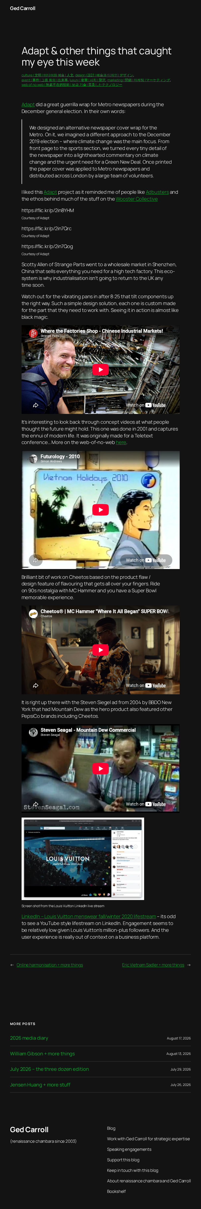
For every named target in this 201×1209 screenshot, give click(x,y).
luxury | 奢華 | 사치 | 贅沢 (88, 80)
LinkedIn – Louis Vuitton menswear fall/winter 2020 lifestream (89, 916)
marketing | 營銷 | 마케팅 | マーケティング (138, 80)
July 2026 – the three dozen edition (49, 1069)
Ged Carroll (23, 8)
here (121, 442)
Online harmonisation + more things (50, 965)
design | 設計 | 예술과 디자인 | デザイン (104, 75)
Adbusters (157, 192)
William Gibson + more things (42, 1053)
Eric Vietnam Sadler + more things (153, 965)
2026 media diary (29, 1038)
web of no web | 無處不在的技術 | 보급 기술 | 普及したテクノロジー (72, 84)
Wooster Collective (137, 198)
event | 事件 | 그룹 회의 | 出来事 (45, 80)
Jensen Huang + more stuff (40, 1084)
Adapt (28, 104)
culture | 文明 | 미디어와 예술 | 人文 (48, 75)
